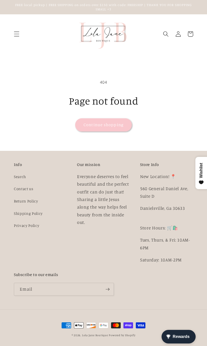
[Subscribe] (107, 289)
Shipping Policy (28, 213)
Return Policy (26, 201)
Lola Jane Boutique (95, 335)
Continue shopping (103, 124)
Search (20, 176)
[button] (17, 34)
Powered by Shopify (122, 335)
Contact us (23, 188)
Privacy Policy (26, 225)
